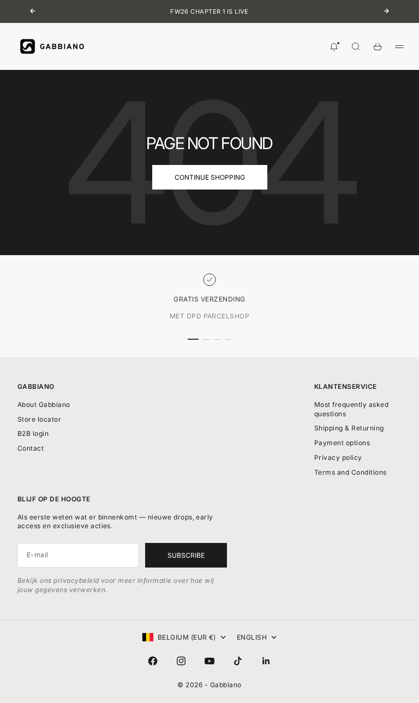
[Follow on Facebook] (152, 660)
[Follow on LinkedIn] (266, 660)
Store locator (39, 419)
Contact (30, 448)
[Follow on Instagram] (181, 660)
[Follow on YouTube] (209, 660)
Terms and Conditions (350, 472)
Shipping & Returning (349, 428)
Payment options (342, 443)
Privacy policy (338, 457)
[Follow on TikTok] (237, 660)
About (43, 404)
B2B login (33, 433)
